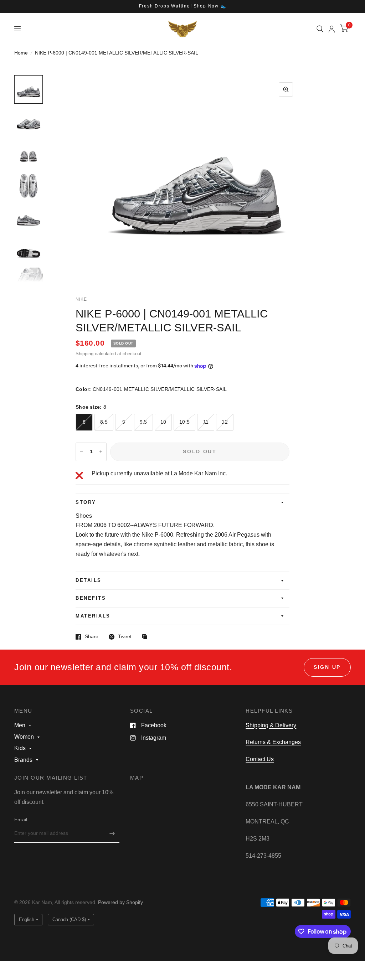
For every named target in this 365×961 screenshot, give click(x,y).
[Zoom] (286, 89)
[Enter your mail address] (112, 833)
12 (225, 422)
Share (91, 636)
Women (24, 737)
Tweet (125, 636)
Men (19, 725)
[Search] (320, 29)
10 (163, 422)
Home (21, 53)
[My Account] (332, 29)
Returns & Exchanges (273, 742)
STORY (86, 502)
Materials (93, 616)
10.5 (184, 422)
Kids (20, 748)
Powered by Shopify (120, 902)
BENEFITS (91, 598)
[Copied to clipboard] (146, 637)
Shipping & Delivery (271, 725)
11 (206, 422)
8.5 (104, 422)
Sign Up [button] (327, 667)
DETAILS (89, 580)
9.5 (143, 422)
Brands (23, 760)
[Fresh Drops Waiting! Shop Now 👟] (182, 6)
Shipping (84, 353)
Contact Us (260, 759)
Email (20, 819)
